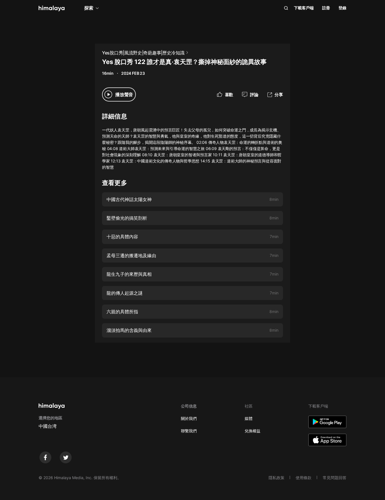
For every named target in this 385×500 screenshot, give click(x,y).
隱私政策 (276, 477)
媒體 (249, 418)
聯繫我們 (189, 430)
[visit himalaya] (52, 8)
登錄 (342, 7)
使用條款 (303, 477)
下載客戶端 (304, 7)
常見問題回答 (334, 477)
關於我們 (189, 418)
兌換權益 (252, 430)
